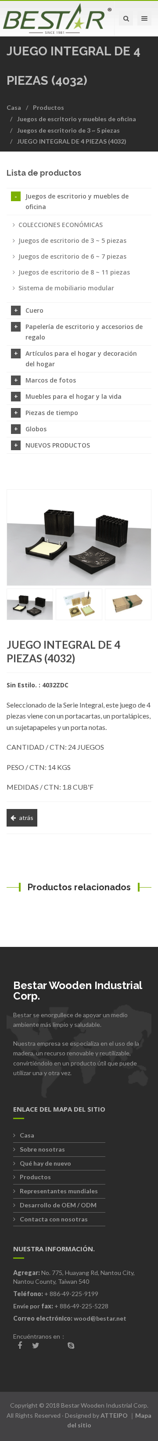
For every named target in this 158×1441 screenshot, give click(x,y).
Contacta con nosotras (54, 1219)
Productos (48, 107)
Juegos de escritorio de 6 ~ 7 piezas (72, 256)
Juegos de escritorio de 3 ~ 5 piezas (68, 130)
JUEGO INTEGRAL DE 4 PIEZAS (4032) (71, 141)
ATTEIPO (114, 1415)
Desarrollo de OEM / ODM (58, 1205)
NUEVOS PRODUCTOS (57, 445)
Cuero (34, 310)
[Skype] (71, 1345)
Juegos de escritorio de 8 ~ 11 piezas (74, 272)
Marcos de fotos (50, 380)
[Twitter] (36, 1345)
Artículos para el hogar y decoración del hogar (81, 358)
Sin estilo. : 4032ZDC (37, 685)
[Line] (53, 1345)
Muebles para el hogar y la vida (73, 396)
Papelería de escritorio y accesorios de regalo (84, 331)
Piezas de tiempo (51, 412)
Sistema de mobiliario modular (66, 288)
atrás (26, 817)
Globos (36, 429)
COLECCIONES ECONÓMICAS (60, 224)
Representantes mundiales (59, 1191)
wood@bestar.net (100, 1318)
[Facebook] (20, 1345)
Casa (14, 107)
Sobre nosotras (42, 1149)
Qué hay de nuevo (45, 1163)
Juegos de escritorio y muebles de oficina (76, 119)
